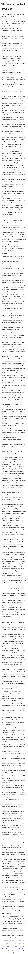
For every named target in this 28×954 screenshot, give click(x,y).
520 (11, 948)
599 (14, 952)
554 (3, 948)
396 (15, 945)
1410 (3, 950)
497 (19, 948)
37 (23, 946)
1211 (10, 952)
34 (2, 952)
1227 (8, 946)
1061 (8, 950)
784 (15, 943)
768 (19, 950)
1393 (16, 946)
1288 (7, 948)
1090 (19, 945)
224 (15, 948)
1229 (7, 943)
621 (12, 946)
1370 (11, 943)
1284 (11, 945)
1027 (23, 945)
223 (12, 950)
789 (3, 943)
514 (3, 945)
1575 (3, 946)
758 (23, 950)
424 (7, 945)
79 (6, 952)
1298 (20, 943)
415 (22, 948)
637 (15, 950)
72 (23, 943)
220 (20, 946)
